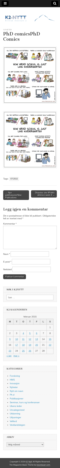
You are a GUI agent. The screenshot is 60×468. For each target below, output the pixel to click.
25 (23, 351)
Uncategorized (17, 410)
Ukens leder (16, 406)
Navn (6, 254)
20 (36, 345)
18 (23, 345)
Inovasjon (15, 383)
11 (23, 339)
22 (50, 345)
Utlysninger (15, 417)
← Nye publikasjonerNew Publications (13, 195)
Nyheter (7, 30)
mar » (16, 355)
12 (30, 339)
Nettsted (7, 269)
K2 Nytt (29, 462)
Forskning (15, 376)
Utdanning (15, 413)
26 (30, 351)
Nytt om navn (16, 391)
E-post (7, 261)
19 (30, 345)
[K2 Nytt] (30, 15)
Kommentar (9, 223)
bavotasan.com (43, 465)
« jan (9, 355)
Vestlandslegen (17, 425)
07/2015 (14, 179)
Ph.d (12, 394)
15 (50, 339)
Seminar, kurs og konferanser (25, 402)
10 (16, 339)
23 (10, 351)
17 (16, 345)
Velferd (13, 421)
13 (36, 339)
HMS (12, 379)
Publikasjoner (16, 398)
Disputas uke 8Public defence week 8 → (45, 193)
